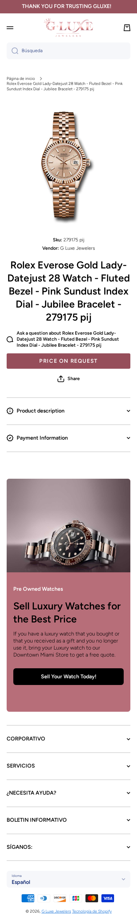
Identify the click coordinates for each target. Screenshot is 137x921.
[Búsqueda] (12, 50)
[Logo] (68, 27)
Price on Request (68, 361)
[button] (69, 378)
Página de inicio (21, 78)
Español (21, 882)
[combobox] (68, 50)
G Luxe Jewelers (56, 911)
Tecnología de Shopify (92, 911)
